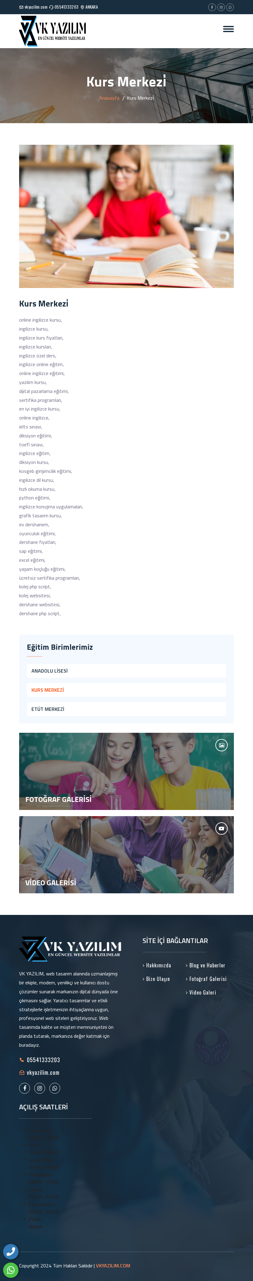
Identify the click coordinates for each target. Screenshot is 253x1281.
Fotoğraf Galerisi (207, 979)
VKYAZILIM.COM (113, 1265)
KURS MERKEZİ (47, 690)
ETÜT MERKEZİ (47, 709)
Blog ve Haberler (207, 965)
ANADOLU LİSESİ (49, 670)
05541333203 (66, 7)
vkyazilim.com (36, 7)
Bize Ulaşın (157, 979)
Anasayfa (109, 98)
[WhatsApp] (11, 1270)
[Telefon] (11, 1251)
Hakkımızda (158, 965)
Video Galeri (202, 992)
